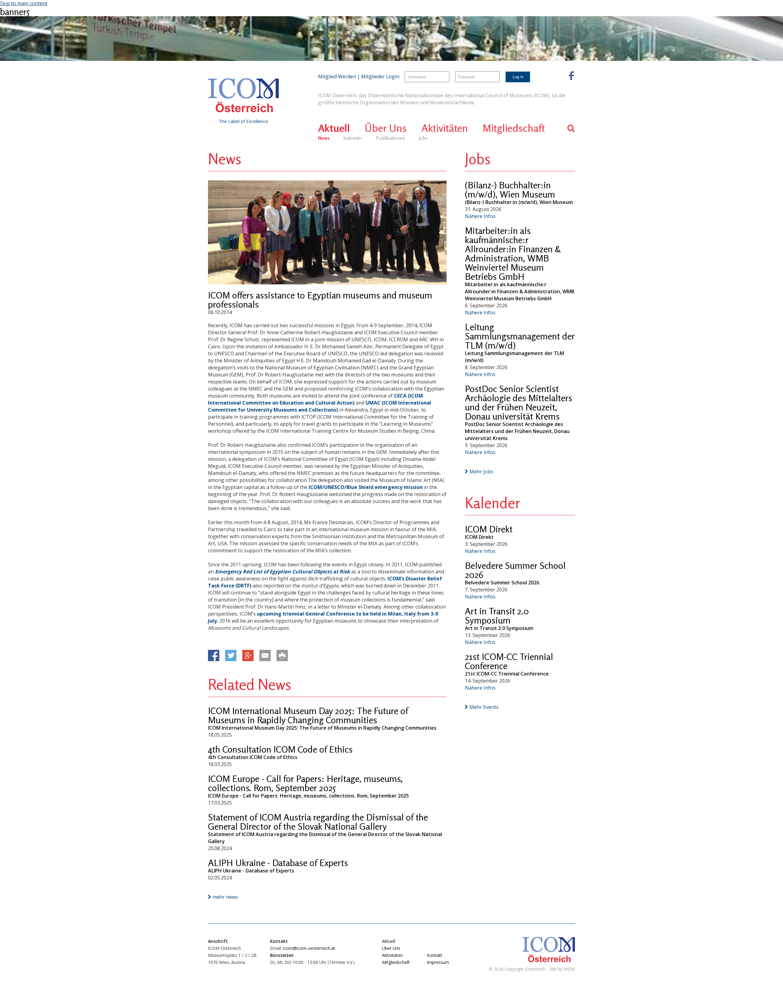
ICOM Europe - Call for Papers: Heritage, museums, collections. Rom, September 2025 (305, 783)
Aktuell (334, 128)
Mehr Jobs (481, 471)
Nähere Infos (480, 216)
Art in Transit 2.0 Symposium (497, 615)
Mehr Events (484, 707)
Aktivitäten (444, 128)
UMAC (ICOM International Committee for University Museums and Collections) (319, 406)
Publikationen (390, 138)
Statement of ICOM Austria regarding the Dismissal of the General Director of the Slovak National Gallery (318, 822)
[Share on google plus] (248, 655)
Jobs (423, 138)
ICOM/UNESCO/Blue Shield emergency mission (366, 487)
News (324, 138)
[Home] (243, 95)
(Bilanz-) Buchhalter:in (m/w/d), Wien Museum (510, 190)
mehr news (225, 897)
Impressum (438, 962)
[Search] (571, 128)
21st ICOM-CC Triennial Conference (509, 661)
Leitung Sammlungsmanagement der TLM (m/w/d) (520, 336)
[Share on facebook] (213, 655)
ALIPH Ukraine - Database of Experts (278, 862)
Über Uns (386, 128)
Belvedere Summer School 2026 (515, 570)
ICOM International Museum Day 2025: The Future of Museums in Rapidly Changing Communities (308, 715)
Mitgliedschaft (514, 128)
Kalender (352, 138)
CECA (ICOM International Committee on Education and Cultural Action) (315, 399)
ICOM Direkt (489, 529)
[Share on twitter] (230, 655)
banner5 (15, 11)
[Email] (265, 655)
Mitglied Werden (337, 76)
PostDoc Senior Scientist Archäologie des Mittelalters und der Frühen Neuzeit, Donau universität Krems (518, 402)
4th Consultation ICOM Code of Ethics (280, 749)
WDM (569, 969)
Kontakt (434, 955)
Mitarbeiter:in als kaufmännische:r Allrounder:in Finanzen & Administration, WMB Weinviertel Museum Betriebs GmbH (513, 253)
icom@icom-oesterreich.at (309, 948)
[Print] (282, 655)
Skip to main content (23, 3)
